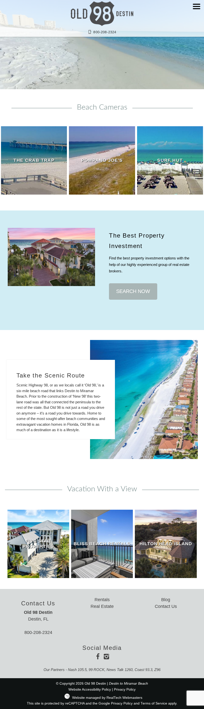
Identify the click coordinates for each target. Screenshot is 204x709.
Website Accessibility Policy (89, 689)
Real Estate (102, 606)
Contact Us (166, 606)
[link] (34, 160)
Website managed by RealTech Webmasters (107, 698)
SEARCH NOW (133, 291)
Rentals (102, 599)
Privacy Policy (125, 689)
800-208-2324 (38, 632)
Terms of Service (154, 703)
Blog (165, 599)
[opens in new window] (97, 657)
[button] (196, 20)
